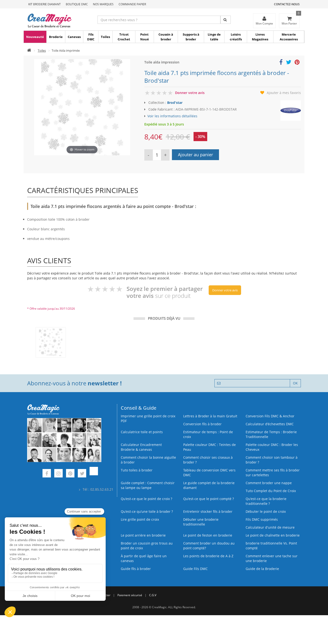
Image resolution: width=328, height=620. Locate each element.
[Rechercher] (225, 20)
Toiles (105, 37)
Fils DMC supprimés (262, 519)
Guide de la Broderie (262, 568)
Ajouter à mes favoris (284, 92)
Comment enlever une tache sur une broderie (272, 558)
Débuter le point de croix (266, 511)
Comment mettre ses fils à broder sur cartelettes (273, 472)
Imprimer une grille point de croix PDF (148, 418)
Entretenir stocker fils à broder (207, 511)
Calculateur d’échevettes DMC (270, 424)
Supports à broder (191, 36)
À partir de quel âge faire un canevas (144, 558)
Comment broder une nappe (269, 483)
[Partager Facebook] (281, 63)
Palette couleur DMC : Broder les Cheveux (272, 447)
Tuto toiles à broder (136, 470)
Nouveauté (35, 37)
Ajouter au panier (195, 154)
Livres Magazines (260, 36)
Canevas (74, 37)
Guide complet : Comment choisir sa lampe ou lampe (148, 485)
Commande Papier (132, 4)
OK (295, 383)
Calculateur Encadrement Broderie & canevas (141, 447)
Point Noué (144, 36)
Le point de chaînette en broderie (273, 535)
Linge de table (214, 36)
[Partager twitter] (288, 63)
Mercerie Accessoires (289, 36)
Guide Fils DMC (195, 568)
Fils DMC (90, 36)
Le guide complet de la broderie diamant (209, 485)
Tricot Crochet (124, 36)
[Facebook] (47, 474)
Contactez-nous (287, 4)
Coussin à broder (165, 36)
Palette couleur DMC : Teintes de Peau (209, 447)
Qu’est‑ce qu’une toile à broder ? (147, 511)
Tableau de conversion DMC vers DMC (209, 472)
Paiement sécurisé (129, 595)
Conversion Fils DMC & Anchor (270, 416)
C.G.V (152, 595)
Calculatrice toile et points (142, 432)
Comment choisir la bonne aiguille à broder (148, 459)
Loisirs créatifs (236, 36)
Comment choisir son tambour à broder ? (272, 459)
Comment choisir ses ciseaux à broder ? (208, 459)
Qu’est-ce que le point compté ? (208, 498)
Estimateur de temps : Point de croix (208, 434)
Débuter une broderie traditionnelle (201, 521)
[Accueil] (29, 50)
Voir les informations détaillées (172, 116)
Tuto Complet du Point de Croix (271, 490)
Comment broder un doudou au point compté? (209, 545)
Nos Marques (103, 4)
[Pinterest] (70, 474)
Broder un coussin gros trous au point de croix (147, 545)
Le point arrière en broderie (143, 535)
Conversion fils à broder (202, 424)
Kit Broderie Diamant (44, 4)
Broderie (56, 37)
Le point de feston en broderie (207, 535)
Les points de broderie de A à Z (208, 556)
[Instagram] (58, 474)
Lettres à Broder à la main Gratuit (210, 416)
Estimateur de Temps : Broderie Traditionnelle (271, 434)
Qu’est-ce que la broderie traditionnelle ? (266, 501)
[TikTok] (94, 474)
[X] (82, 474)
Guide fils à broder (136, 568)
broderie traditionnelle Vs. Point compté (271, 545)
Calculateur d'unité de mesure (270, 527)
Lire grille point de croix (140, 519)
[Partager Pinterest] (297, 63)
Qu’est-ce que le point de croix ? (146, 498)
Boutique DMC (77, 4)
